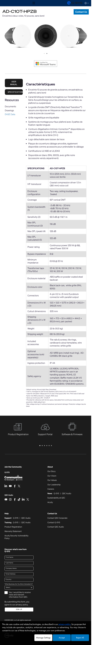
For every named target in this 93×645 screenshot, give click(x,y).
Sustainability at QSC (56, 498)
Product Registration (13, 527)
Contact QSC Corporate (57, 518)
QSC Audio (8, 496)
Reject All (80, 637)
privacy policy (22, 604)
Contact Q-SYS (53, 522)
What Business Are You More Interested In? (18, 584)
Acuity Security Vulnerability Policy (16, 537)
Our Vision (51, 476)
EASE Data (10, 114)
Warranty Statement (13, 531)
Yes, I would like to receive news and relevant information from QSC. (20, 594)
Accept (62, 637)
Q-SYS (7, 472)
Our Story (51, 471)
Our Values (52, 480)
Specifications (15, 92)
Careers (50, 489)
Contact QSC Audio (55, 527)
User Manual (13, 83)
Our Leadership (54, 484)
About (50, 466)
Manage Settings (43, 637)
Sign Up (19, 609)
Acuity (50, 502)
